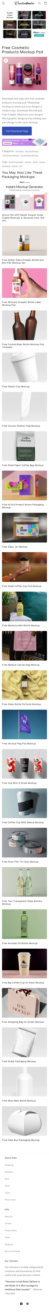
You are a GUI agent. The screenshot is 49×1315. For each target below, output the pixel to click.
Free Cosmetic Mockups (10, 156)
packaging (6, 166)
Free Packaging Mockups (29, 156)
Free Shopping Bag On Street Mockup (23, 1022)
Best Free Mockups (31, 151)
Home (7, 1186)
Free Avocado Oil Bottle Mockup (19, 943)
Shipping (9, 1244)
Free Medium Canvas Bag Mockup (20, 665)
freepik (35, 162)
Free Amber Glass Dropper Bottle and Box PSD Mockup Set (23, 261)
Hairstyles (9, 1172)
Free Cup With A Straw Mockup (19, 783)
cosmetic (28, 162)
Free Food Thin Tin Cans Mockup (20, 861)
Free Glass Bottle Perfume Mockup (21, 704)
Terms (7, 1237)
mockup (42, 162)
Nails (7, 1179)
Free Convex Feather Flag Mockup (21, 426)
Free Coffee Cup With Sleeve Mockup (23, 822)
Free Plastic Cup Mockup (16, 386)
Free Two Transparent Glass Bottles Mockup (22, 902)
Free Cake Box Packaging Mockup (21, 1140)
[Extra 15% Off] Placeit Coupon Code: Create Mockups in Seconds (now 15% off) (23, 218)
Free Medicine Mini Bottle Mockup (21, 625)
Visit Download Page (17, 131)
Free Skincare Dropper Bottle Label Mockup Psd (21, 303)
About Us (9, 1216)
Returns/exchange (12, 1251)
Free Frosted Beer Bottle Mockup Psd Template (23, 345)
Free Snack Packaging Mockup (19, 1061)
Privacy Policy (11, 1230)
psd (21, 166)
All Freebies (20, 151)
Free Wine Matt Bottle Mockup (19, 1100)
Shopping (9, 1165)
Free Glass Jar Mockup (14, 546)
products (15, 166)
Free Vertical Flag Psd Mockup (19, 743)
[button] (3, 3)
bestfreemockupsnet (16, 162)
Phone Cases (10, 1199)
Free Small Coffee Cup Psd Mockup (21, 586)
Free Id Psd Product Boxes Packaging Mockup (23, 506)
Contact (8, 1223)
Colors (7, 1193)
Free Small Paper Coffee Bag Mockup (22, 465)
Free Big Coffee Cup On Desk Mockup (23, 982)
